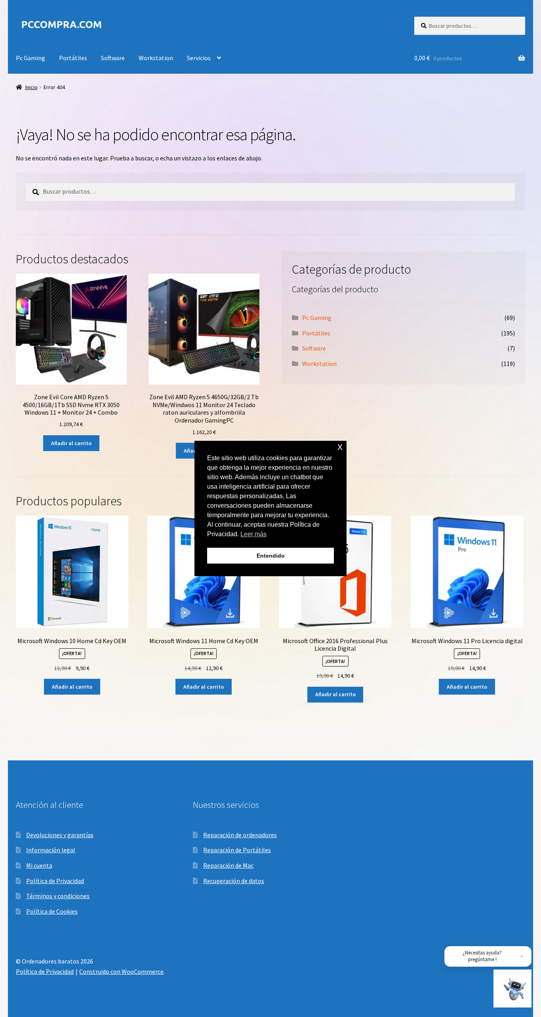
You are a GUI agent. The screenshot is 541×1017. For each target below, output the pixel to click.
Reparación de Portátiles (237, 850)
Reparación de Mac (228, 865)
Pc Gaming (30, 58)
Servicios (199, 58)
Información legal (50, 850)
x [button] (340, 446)
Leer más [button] (253, 534)
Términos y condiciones (58, 896)
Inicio (31, 87)
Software (113, 58)
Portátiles (73, 58)
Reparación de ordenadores (240, 835)
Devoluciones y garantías (59, 835)
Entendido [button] (271, 555)
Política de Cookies (52, 911)
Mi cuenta (39, 865)
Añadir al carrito (71, 443)
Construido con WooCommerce (121, 971)
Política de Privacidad (55, 881)
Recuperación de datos (233, 881)
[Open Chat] (512, 988)
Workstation (156, 58)
